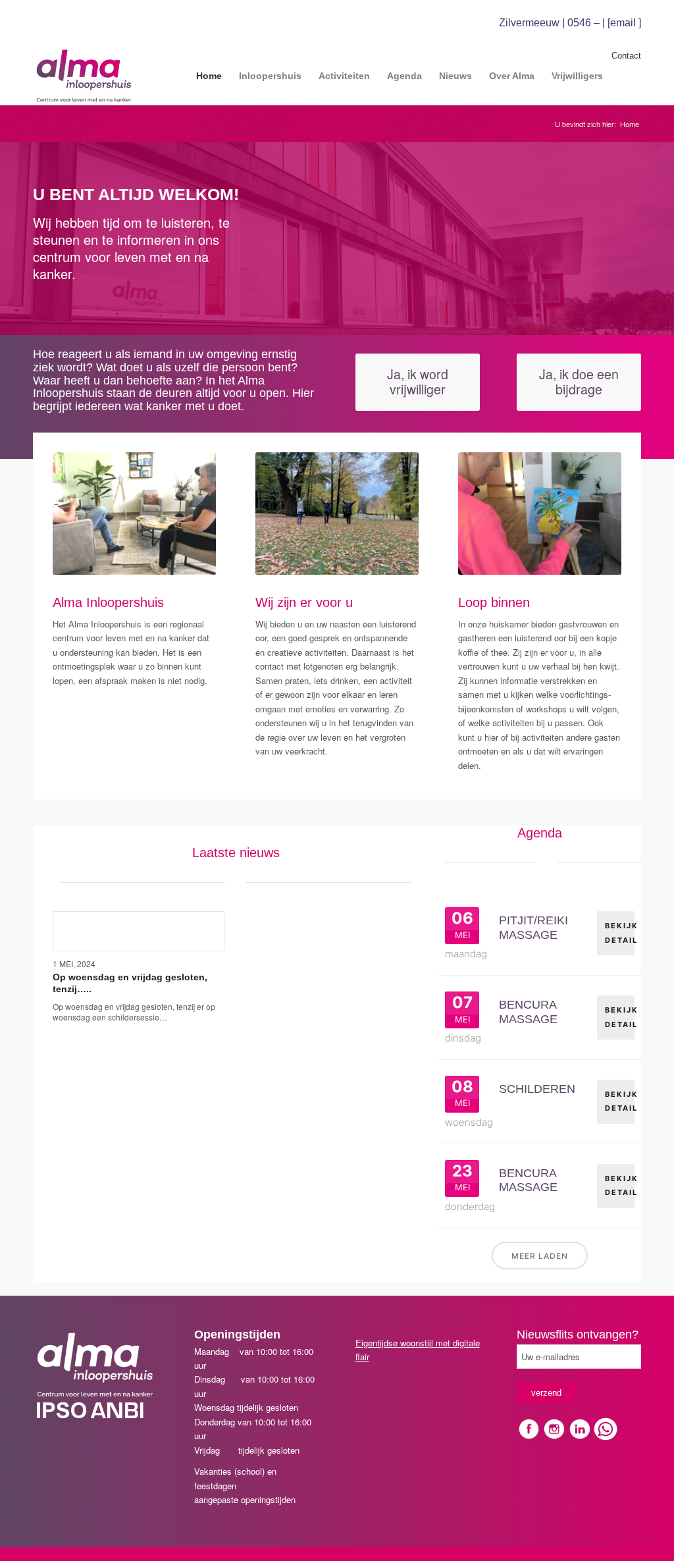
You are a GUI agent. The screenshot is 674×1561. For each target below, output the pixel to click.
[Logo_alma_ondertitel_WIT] (95, 1365)
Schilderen (537, 1089)
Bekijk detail (620, 932)
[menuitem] (209, 75)
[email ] (624, 22)
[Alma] (84, 75)
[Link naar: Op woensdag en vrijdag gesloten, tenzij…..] (138, 931)
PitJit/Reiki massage (533, 927)
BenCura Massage (528, 1012)
